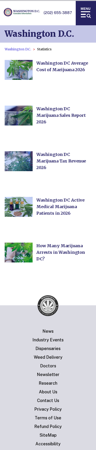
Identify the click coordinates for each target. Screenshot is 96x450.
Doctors (48, 365)
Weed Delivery (48, 357)
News (48, 331)
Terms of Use (48, 417)
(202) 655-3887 (58, 13)
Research (48, 383)
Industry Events (48, 339)
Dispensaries (48, 348)
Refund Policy (48, 426)
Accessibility (48, 443)
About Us (48, 391)
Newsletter (48, 374)
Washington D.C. (18, 49)
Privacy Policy (48, 409)
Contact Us (48, 400)
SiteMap (48, 435)
